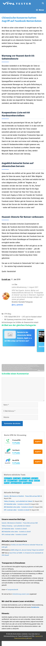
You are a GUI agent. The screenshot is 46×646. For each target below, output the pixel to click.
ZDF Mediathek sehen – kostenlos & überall (16, 504)
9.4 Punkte (16, 463)
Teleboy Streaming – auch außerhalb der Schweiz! (18, 501)
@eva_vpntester (17, 305)
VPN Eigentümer (27, 483)
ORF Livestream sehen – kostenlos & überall (16, 510)
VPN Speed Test (23, 480)
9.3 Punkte (16, 453)
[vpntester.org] (16, 3)
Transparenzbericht (12, 589)
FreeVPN (30, 480)
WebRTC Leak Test (12, 480)
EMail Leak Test (26, 478)
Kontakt (30, 638)
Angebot (38, 441)
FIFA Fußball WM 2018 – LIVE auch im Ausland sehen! (23, 317)
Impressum (38, 636)
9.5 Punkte (16, 443)
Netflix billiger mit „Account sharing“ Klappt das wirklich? (27, 550)
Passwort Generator (16, 483)
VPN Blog (7, 314)
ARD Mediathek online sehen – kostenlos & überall (18, 507)
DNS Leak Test (17, 478)
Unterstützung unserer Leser (21, 594)
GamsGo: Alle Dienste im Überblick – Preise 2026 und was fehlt (22, 496)
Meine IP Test (8, 478)
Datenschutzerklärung (20, 638)
